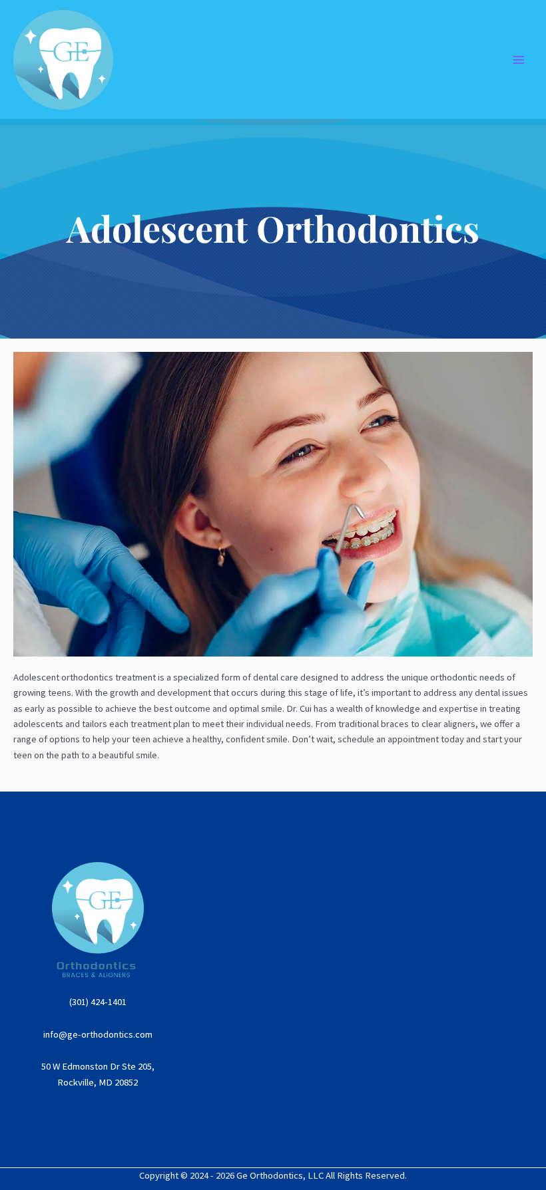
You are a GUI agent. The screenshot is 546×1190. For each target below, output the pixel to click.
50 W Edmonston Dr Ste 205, (97, 1066)
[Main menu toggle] (519, 60)
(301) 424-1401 (98, 1002)
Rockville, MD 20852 (97, 1082)
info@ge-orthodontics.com (97, 1034)
